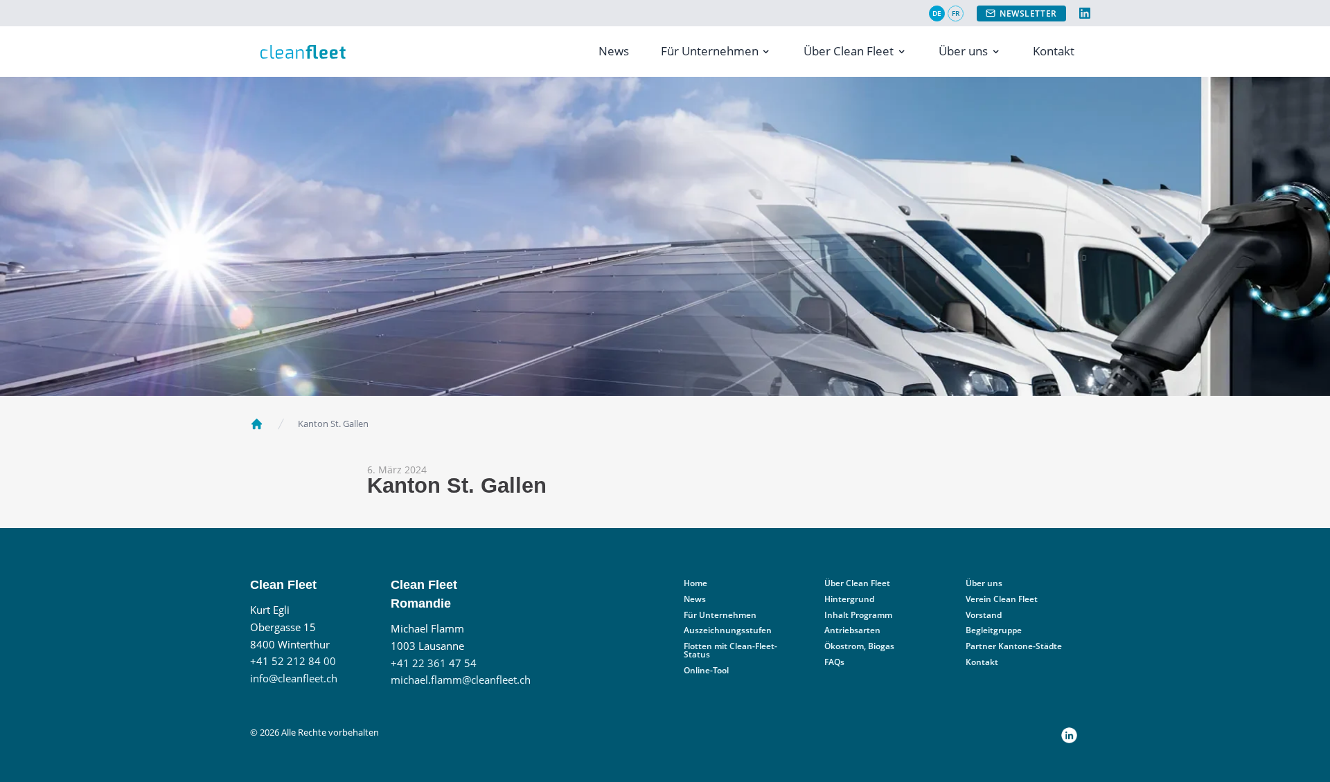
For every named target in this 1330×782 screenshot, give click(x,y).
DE (936, 13)
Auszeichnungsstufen (728, 630)
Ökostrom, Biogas (859, 646)
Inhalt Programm (858, 615)
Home (695, 583)
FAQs (834, 662)
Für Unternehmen (710, 51)
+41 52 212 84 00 (293, 661)
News (613, 51)
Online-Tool (706, 670)
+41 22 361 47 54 (434, 663)
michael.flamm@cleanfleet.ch (461, 680)
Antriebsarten (852, 630)
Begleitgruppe (994, 630)
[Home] (256, 423)
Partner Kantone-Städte (1014, 646)
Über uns (963, 51)
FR (955, 13)
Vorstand (984, 615)
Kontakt (1053, 51)
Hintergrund (849, 599)
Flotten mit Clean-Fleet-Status (730, 650)
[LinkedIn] (1084, 13)
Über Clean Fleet (849, 51)
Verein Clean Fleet (1002, 599)
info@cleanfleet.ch (293, 678)
